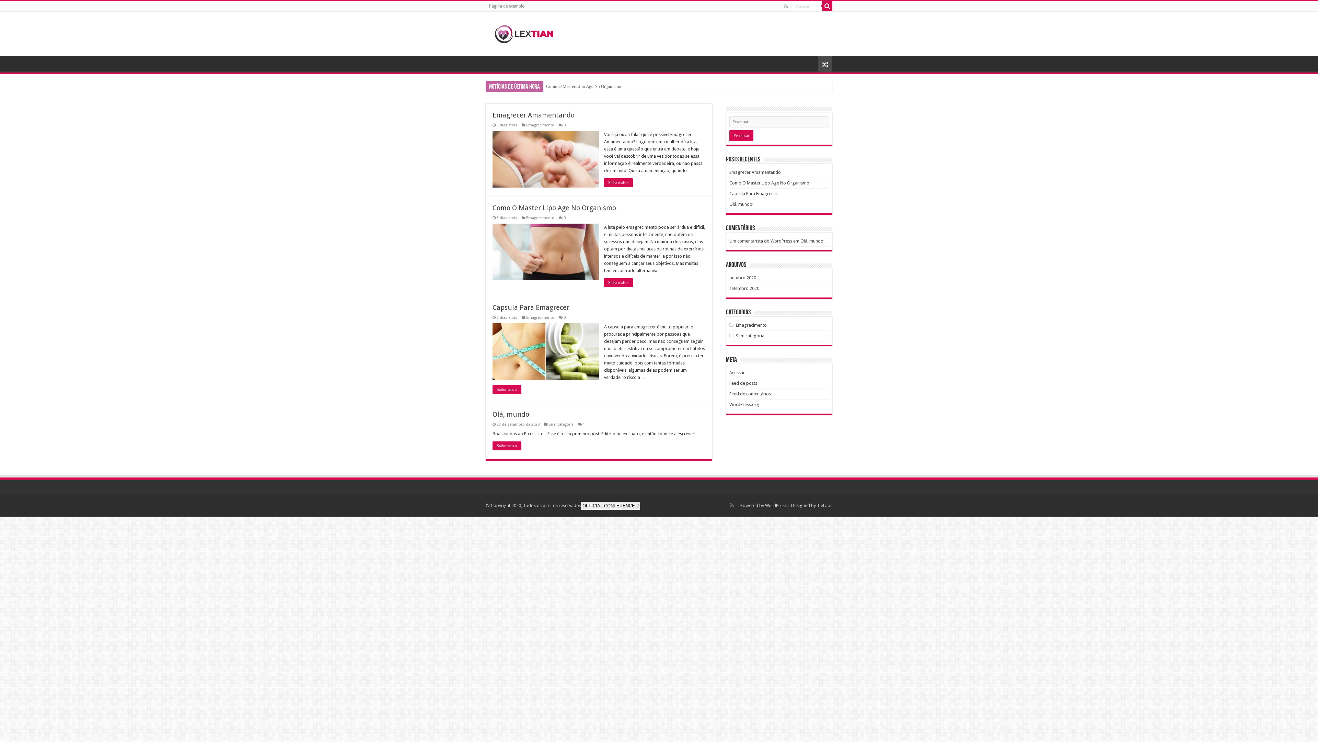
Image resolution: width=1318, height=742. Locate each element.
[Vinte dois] (528, 32)
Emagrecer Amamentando (534, 115)
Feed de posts (743, 383)
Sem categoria (561, 424)
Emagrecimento (540, 125)
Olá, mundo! (512, 414)
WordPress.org (744, 404)
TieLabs (824, 505)
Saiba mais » (618, 182)
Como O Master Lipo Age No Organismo (583, 86)
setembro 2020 (744, 288)
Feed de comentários (750, 393)
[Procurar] (827, 6)
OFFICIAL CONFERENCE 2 (610, 505)
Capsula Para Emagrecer (531, 307)
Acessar (737, 372)
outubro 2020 (742, 277)
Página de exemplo (507, 6)
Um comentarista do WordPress (760, 241)
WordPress (776, 505)
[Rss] (786, 6)
